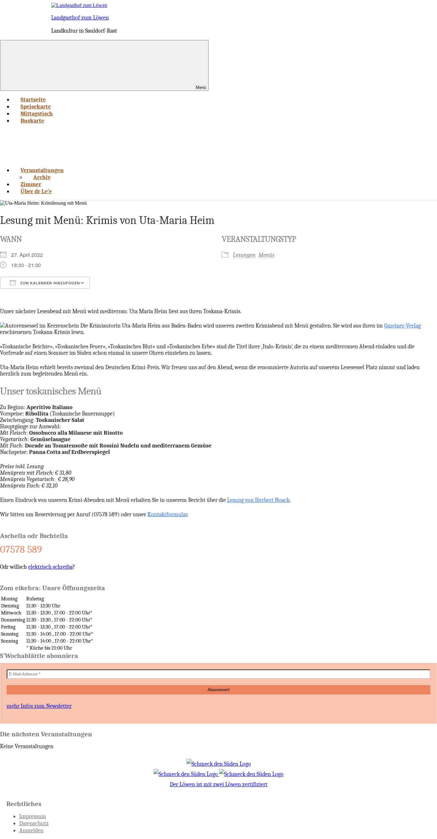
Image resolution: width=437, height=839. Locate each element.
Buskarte (32, 120)
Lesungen (244, 254)
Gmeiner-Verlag (402, 325)
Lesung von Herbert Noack (258, 499)
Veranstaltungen (42, 170)
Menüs (266, 254)
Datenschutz (34, 823)
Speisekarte (35, 106)
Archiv (42, 177)
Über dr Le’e (36, 191)
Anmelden (31, 830)
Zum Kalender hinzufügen (49, 283)
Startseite (33, 99)
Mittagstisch (36, 113)
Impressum (32, 816)
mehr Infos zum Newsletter (39, 705)
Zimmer (30, 184)
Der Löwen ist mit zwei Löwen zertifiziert (218, 784)
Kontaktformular (167, 514)
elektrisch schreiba (50, 566)
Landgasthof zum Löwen (80, 17)
